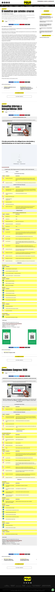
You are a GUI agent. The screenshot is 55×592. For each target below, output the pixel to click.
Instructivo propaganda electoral (10, 426)
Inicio (7, 6)
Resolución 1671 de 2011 (9, 258)
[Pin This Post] (22, 24)
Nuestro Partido (10, 6)
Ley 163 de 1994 (8, 236)
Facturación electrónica (9, 310)
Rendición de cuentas (46, 6)
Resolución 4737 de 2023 (9, 252)
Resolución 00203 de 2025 (9, 437)
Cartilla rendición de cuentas (9, 429)
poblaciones (36, 6)
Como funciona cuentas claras (10, 204)
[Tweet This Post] (16, 24)
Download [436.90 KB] (5, 167)
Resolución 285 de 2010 (9, 249)
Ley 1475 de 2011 (8, 241)
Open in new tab (23, 163)
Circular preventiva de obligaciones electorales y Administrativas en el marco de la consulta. (45, 25)
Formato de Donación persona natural (11, 295)
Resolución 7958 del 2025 (9, 178)
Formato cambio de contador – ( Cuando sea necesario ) (13, 273)
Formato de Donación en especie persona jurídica (12, 516)
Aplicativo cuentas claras (9, 206)
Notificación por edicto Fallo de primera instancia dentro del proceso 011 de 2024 (46, 32)
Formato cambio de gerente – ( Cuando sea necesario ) (13, 275)
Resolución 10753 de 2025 (9, 474)
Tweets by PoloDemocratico (44, 37)
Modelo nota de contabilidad (9, 285)
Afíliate (41, 6)
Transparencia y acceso (16, 6)
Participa (22, 6)
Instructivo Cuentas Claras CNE (10, 196)
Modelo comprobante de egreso (10, 283)
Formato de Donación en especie (10, 293)
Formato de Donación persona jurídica (11, 297)
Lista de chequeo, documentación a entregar (12, 534)
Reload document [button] (16, 163)
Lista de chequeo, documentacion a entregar (12, 317)
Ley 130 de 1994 (8, 453)
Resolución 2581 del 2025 (9, 409)
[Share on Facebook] (11, 24)
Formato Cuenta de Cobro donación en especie (12, 308)
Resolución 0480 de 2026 (9, 445)
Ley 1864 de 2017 (8, 245)
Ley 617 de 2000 (8, 460)
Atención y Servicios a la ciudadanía (29, 6)
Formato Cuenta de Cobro (9, 306)
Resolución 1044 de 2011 (9, 477)
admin (6, 21)
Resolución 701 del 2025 (9, 182)
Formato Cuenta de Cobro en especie (11, 527)
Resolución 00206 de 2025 (9, 221)
